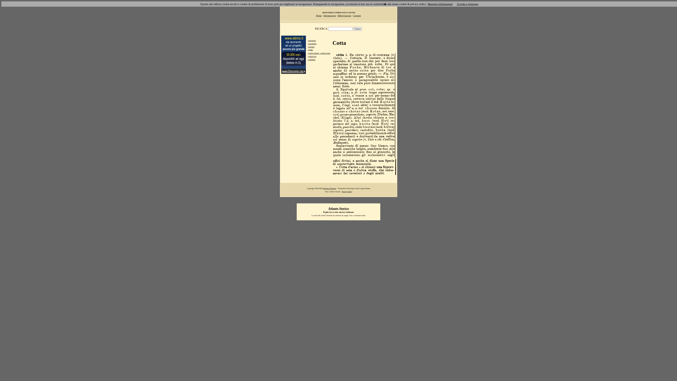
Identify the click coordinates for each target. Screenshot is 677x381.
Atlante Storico (338, 208)
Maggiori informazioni (440, 4)
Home (319, 15)
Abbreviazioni (344, 15)
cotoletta (312, 43)
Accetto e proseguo (467, 4)
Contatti (357, 15)
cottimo (311, 59)
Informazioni (330, 15)
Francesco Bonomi (329, 188)
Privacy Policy (347, 192)
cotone (311, 47)
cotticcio (312, 56)
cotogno (312, 40)
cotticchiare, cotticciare (319, 53)
